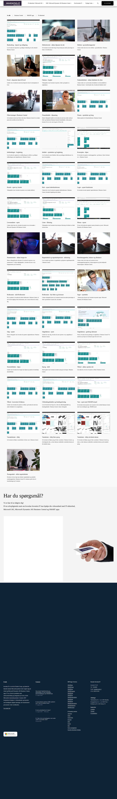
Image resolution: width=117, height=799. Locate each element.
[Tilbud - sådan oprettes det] (93, 352)
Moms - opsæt (81, 222)
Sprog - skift (46, 367)
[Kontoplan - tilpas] (93, 138)
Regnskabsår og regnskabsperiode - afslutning (56, 257)
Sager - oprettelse (82, 294)
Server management (72, 727)
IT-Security (46, 711)
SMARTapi (70, 685)
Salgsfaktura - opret (48, 332)
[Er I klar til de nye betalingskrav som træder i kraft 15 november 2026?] (49, 716)
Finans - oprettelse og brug (85, 115)
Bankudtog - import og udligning (17, 45)
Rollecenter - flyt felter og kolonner (53, 294)
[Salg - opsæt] (23, 317)
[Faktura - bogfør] (58, 66)
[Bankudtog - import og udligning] (23, 30)
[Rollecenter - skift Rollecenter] (23, 280)
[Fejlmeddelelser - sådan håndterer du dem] (93, 66)
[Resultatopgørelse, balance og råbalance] (93, 243)
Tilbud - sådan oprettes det (85, 367)
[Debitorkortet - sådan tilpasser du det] (58, 30)
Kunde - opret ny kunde (14, 187)
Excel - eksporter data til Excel (16, 80)
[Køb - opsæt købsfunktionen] (58, 173)
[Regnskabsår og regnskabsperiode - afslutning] (58, 243)
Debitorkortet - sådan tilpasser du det (53, 45)
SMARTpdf (70, 699)
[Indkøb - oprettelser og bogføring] (58, 138)
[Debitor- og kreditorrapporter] (93, 30)
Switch (69, 723)
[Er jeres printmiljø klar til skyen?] (44, 709)
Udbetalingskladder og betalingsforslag (54, 402)
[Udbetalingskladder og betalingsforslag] (58, 388)
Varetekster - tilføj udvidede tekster (87, 437)
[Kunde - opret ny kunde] (23, 173)
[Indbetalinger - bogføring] (23, 138)
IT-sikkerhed (41, 15)
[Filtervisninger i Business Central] (23, 101)
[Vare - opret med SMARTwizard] (93, 388)
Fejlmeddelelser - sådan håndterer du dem (90, 80)
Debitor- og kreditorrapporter (86, 45)
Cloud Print (70, 717)
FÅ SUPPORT (107, 3)
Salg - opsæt (11, 332)
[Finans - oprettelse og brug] (93, 101)
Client (69, 715)
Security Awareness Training (74, 729)
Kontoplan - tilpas (82, 152)
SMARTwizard (71, 707)
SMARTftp (70, 695)
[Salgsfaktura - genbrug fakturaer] (93, 317)
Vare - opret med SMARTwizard (87, 402)
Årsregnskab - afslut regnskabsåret (17, 474)
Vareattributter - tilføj (13, 437)
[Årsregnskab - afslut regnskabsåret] (23, 460)
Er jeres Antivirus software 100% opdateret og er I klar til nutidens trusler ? (45, 702)
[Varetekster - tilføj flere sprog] (58, 423)
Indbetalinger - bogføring (14, 152)
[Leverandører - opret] (23, 208)
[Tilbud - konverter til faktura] (23, 388)
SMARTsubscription (72, 697)
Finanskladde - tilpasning (49, 115)
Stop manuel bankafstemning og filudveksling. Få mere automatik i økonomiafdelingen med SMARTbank (44, 692)
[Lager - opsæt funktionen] (93, 173)
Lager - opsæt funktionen (85, 187)
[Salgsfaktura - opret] (58, 317)
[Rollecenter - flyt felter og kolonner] (58, 280)
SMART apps (30, 15)
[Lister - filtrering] (58, 208)
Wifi (69, 725)
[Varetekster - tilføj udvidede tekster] (93, 423)
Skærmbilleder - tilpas (13, 367)
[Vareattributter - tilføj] (23, 423)
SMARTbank (71, 687)
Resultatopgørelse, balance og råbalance (89, 257)
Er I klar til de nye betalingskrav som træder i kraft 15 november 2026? (46, 719)
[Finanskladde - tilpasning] (58, 101)
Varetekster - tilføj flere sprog (51, 437)
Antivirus (70, 713)
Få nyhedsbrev (94, 713)
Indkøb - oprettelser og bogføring (52, 152)
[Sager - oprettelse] (93, 280)
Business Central (18, 15)
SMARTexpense (71, 691)
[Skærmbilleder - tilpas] (23, 352)
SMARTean (70, 689)
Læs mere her (7, 708)
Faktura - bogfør (47, 80)
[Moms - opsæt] (93, 208)
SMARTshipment (71, 705)
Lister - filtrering (47, 222)
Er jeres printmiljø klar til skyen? (43, 710)
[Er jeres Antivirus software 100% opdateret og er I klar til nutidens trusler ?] (49, 700)
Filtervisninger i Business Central (17, 115)
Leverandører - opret (13, 222)
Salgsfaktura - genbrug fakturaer (87, 332)
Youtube (92, 711)
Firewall (69, 719)
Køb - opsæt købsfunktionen (51, 187)
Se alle (8, 15)
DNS (69, 721)
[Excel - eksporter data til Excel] (23, 66)
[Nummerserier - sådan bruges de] (23, 243)
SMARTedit (70, 693)
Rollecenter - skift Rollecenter (16, 294)
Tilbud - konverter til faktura (15, 402)
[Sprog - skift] (58, 352)
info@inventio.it (97, 689)
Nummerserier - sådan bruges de (17, 257)
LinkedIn (93, 709)
